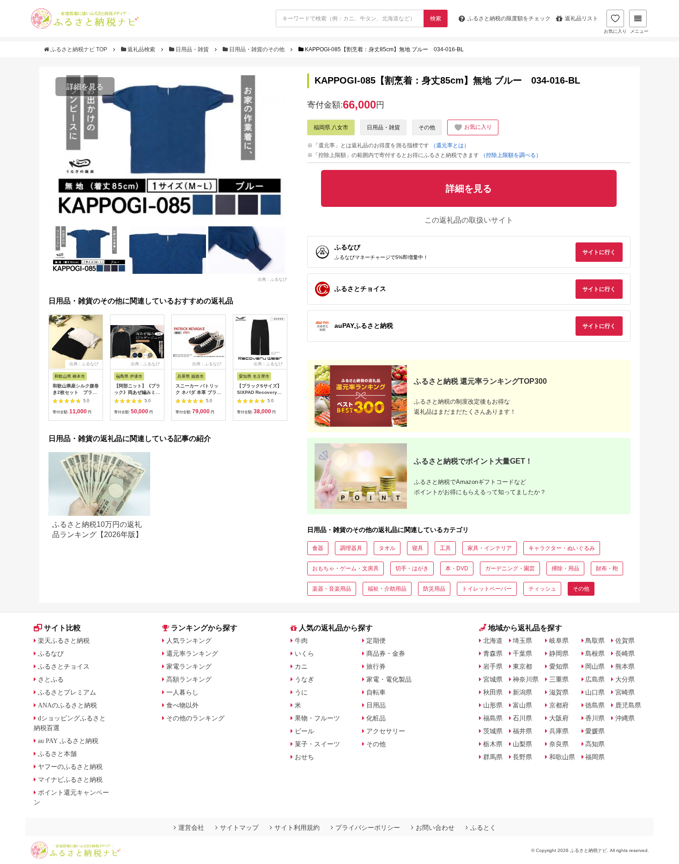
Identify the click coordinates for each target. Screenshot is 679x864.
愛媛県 (595, 731)
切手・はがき (412, 568)
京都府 (559, 705)
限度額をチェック (509, 18)
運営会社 (191, 827)
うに (301, 692)
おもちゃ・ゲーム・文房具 (345, 568)
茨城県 (493, 731)
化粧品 (376, 718)
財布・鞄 (607, 568)
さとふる (51, 679)
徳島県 (595, 705)
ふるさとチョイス (64, 666)
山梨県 (522, 744)
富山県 (522, 705)
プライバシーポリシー (367, 827)
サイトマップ (239, 827)
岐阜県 (559, 640)
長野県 (522, 757)
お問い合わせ (435, 827)
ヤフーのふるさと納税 (70, 766)
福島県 (493, 718)
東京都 (522, 666)
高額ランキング (189, 679)
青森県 (493, 653)
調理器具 (351, 548)
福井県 (522, 731)
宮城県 (493, 679)
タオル (387, 548)
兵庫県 (559, 731)
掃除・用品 (565, 568)
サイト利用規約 (297, 827)
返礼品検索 (141, 49)
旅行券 (376, 666)
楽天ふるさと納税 (64, 640)
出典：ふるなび (272, 279)
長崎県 (625, 653)
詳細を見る (85, 87)
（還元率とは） (449, 145)
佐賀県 (625, 640)
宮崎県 (625, 692)
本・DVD (456, 568)
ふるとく (483, 827)
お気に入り (615, 31)
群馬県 (493, 757)
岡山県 (595, 666)
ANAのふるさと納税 (67, 705)
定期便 (376, 640)
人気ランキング (189, 640)
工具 (445, 548)
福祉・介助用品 (387, 589)
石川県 (522, 718)
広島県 (595, 679)
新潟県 (522, 692)
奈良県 (559, 744)
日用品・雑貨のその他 (257, 49)
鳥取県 (595, 640)
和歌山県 (562, 757)
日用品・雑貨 (192, 49)
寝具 (417, 548)
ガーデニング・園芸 (510, 568)
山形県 (493, 705)
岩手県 (493, 666)
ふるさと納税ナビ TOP (79, 49)
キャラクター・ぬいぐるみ (561, 548)
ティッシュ (542, 589)
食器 (317, 548)
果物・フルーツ (317, 718)
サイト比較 (62, 628)
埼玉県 (522, 640)
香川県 (595, 718)
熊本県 (625, 666)
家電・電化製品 (389, 679)
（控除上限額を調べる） (510, 155)
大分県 (625, 679)
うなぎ (304, 679)
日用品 (376, 705)
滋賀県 (559, 692)
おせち (304, 757)
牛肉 (301, 640)
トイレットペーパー (487, 589)
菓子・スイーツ (317, 744)
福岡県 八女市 (331, 127)
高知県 (595, 744)
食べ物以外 (182, 705)
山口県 (595, 692)
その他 (426, 127)
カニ (301, 666)
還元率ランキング (192, 653)
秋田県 (493, 692)
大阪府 (559, 718)
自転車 (376, 692)
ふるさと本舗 (57, 753)
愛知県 (559, 666)
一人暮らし (182, 692)
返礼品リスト (581, 18)
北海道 (493, 640)
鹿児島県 (628, 705)
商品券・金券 (385, 653)
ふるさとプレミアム (67, 692)
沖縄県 (625, 718)
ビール (304, 731)
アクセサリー (385, 731)
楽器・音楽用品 (331, 589)
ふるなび (51, 653)
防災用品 (434, 589)
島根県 (595, 653)
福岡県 (595, 757)
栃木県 (493, 744)
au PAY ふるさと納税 (68, 740)
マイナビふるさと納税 (70, 779)
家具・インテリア (489, 548)
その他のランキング (195, 718)
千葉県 (522, 653)
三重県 (559, 679)
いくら (304, 653)
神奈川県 (526, 679)
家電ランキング (189, 666)
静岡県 (559, 653)
